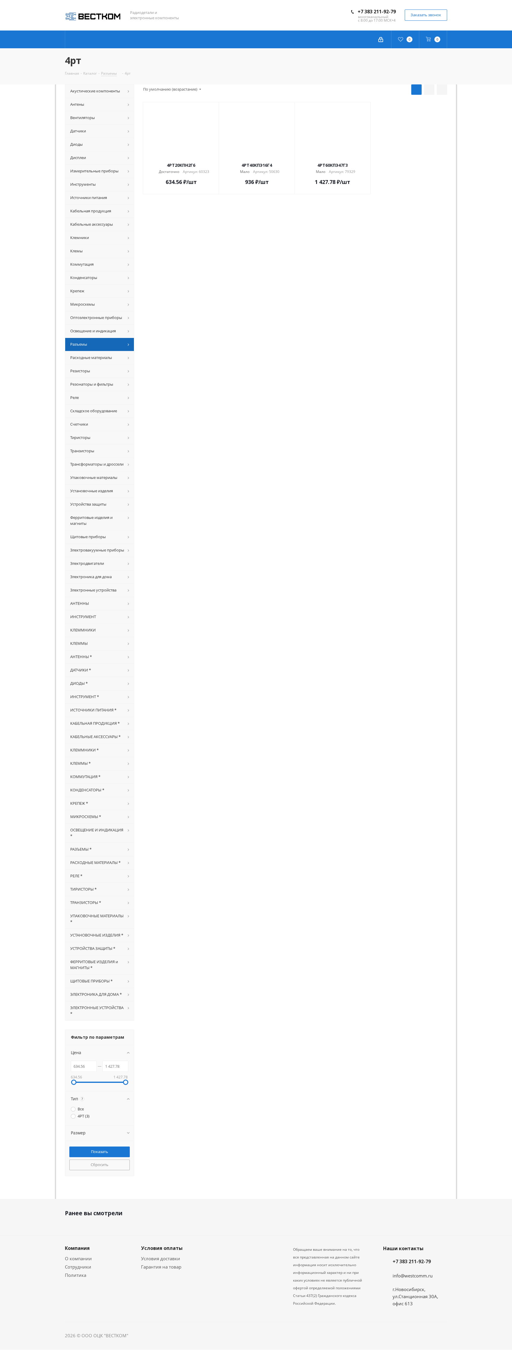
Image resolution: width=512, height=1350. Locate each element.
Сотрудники (78, 1267)
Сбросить (99, 1164)
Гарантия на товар (161, 1267)
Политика (75, 1275)
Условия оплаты (162, 1248)
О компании (78, 1258)
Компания (77, 1248)
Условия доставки (160, 1258)
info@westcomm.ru (413, 1276)
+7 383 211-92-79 (377, 11)
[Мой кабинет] (380, 39)
